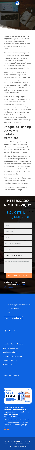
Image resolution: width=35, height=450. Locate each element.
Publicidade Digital (10, 352)
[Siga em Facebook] (5, 330)
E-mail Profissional (10, 364)
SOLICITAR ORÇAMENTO (18, 275)
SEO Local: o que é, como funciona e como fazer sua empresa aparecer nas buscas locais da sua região (16, 410)
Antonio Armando (13, 416)
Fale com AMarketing (13, 318)
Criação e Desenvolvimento (13, 344)
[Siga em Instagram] (10, 330)
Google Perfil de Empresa (12, 356)
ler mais (7, 430)
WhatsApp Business (10, 360)
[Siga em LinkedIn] (14, 330)
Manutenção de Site (11, 348)
